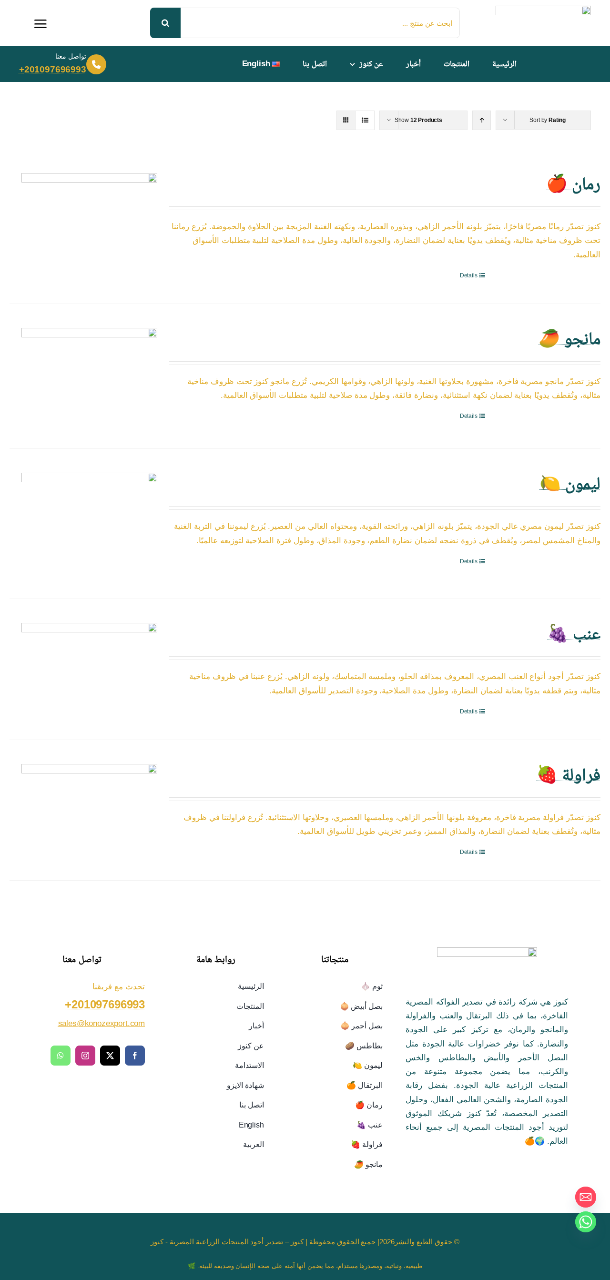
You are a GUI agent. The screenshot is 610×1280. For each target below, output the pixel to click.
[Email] (585, 1197)
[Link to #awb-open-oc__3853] (40, 24)
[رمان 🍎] (89, 212)
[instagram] (85, 1056)
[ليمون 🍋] (89, 524)
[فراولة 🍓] (89, 802)
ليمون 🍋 (569, 483)
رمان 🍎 (573, 183)
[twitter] (110, 1056)
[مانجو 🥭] (89, 376)
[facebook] (135, 1056)
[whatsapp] (61, 1056)
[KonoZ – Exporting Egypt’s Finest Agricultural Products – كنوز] (543, 9)
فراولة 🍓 (568, 774)
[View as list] (365, 120)
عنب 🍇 (573, 633)
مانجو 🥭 (569, 338)
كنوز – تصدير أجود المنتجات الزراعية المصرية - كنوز (228, 1242)
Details (469, 275)
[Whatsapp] (585, 1221)
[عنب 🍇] (89, 668)
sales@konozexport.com (101, 1023)
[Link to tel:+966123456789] (96, 64)
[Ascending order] (481, 120)
